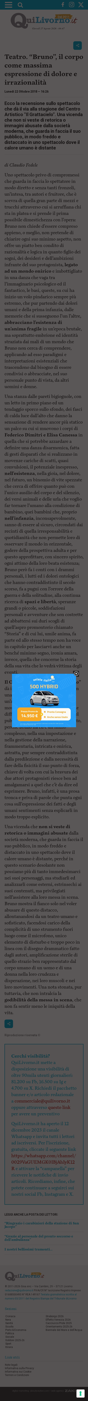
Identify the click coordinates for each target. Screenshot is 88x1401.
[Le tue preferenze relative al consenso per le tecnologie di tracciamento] (80, 1393)
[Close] (76, 674)
